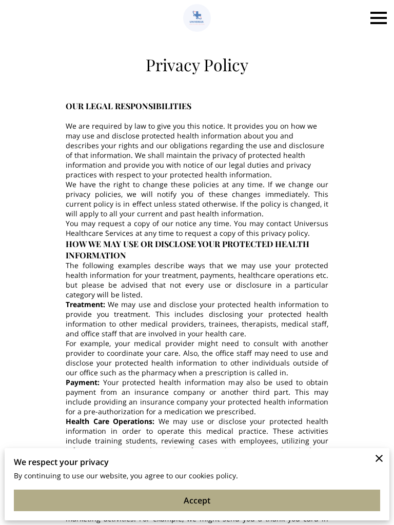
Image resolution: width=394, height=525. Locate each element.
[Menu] (378, 18)
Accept (197, 500)
